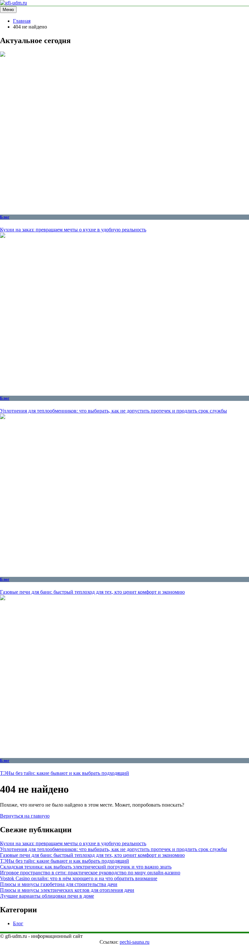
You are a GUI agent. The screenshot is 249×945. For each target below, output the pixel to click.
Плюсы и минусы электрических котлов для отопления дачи (67, 890)
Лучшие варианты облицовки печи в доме (47, 896)
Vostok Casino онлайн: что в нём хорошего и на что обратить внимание (78, 878)
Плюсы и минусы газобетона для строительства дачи (58, 884)
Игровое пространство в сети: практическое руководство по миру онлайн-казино (90, 872)
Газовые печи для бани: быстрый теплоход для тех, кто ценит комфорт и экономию (92, 592)
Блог (4, 217)
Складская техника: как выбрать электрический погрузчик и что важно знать (86, 866)
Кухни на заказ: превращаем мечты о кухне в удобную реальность (73, 229)
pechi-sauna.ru (134, 942)
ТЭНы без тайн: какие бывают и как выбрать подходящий (64, 773)
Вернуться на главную (25, 816)
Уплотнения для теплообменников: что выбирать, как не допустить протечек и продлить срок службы (113, 411)
